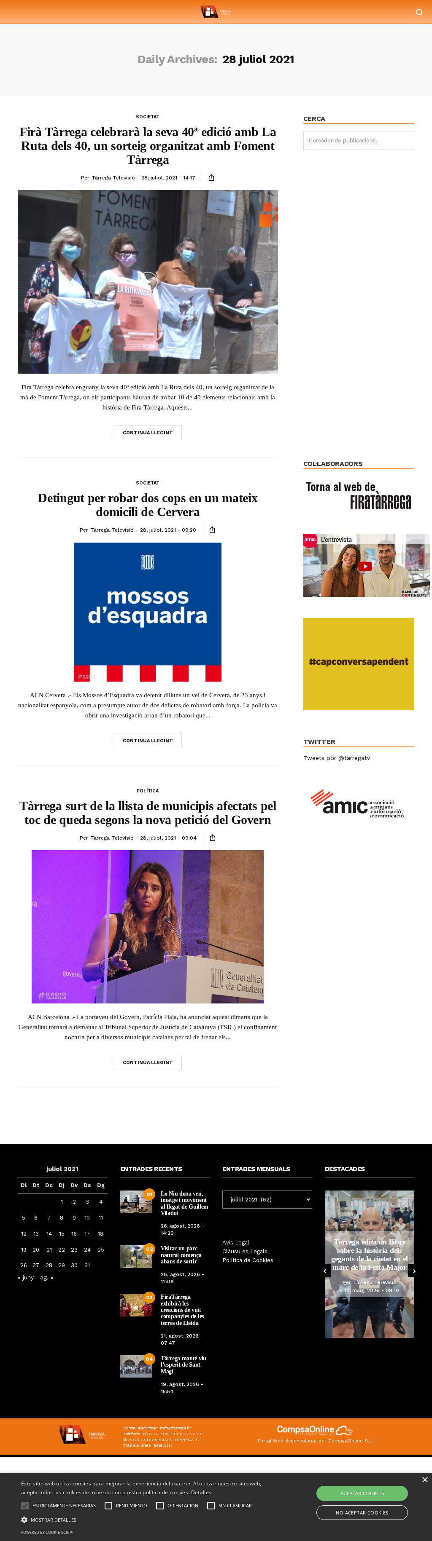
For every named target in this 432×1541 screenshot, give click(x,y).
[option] (370, 1264)
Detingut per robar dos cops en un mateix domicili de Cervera (147, 505)
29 (61, 1265)
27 (35, 1265)
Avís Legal (235, 1242)
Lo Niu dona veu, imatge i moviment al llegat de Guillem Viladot (184, 1203)
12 (24, 1234)
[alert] (216, 1507)
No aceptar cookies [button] (362, 1512)
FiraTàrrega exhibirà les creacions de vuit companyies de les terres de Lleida (182, 1310)
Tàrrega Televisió (113, 178)
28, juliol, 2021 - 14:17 (168, 178)
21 (49, 1250)
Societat (147, 117)
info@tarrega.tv (175, 1428)
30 (74, 1265)
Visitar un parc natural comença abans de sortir (181, 1255)
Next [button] (414, 1270)
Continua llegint (148, 433)
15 (62, 1234)
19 (24, 1250)
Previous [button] (325, 1270)
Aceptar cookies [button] (362, 1493)
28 (49, 1265)
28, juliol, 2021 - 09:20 (168, 530)
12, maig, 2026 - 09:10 (371, 1290)
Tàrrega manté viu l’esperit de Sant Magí (183, 1365)
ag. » (47, 1277)
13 (36, 1234)
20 (35, 1250)
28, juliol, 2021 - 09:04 (168, 838)
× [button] (424, 1480)
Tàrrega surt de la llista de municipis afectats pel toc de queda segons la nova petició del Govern (147, 813)
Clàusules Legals (244, 1251)
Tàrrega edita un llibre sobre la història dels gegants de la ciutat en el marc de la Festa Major (369, 1254)
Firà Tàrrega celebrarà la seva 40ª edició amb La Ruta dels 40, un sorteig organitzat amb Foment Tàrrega (147, 145)
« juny (26, 1277)
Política (148, 791)
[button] (148, 1519)
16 (74, 1234)
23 (74, 1250)
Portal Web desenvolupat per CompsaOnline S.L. (315, 1441)
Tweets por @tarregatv (336, 757)
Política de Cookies (247, 1260)
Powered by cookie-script (47, 1532)
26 (23, 1265)
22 (61, 1250)
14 (49, 1234)
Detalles (201, 1492)
